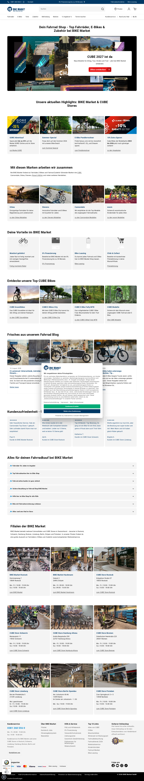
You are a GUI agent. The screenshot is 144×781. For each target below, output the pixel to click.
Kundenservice (110, 17)
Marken (55, 17)
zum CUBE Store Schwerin (19, 650)
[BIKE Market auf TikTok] (126, 766)
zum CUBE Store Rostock (105, 592)
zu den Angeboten (114, 150)
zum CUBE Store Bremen (105, 650)
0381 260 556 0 (16, 728)
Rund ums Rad (124, 17)
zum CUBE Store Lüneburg (19, 711)
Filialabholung (112, 266)
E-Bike (20, 17)
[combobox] (72, 9)
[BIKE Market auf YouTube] (117, 766)
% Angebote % (67, 17)
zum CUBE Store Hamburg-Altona (65, 650)
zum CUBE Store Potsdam (106, 709)
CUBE (79, 173)
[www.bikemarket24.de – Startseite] (16, 9)
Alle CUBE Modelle (114, 320)
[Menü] (10, 760)
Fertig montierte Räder (18, 266)
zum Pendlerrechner (82, 150)
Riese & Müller (37, 175)
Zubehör (35, 17)
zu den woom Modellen (116, 217)
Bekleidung (46, 17)
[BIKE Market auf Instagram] (121, 766)
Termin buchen (80, 17)
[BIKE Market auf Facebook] (113, 766)
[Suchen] (102, 9)
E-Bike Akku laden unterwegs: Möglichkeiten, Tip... (109, 372)
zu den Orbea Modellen (18, 217)
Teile (27, 17)
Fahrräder (10, 17)
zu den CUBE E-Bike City (51, 317)
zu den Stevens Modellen (51, 217)
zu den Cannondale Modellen (85, 217)
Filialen (119, 9)
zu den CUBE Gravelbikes (19, 317)
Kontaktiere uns (14, 753)
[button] (72, 466)
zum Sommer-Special (50, 148)
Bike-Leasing (79, 264)
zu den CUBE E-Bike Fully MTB (86, 320)
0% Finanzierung (48, 264)
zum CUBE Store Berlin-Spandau (65, 709)
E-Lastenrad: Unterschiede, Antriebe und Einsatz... (27, 372)
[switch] (7, 772)
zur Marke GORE (16, 150)
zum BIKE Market (16, 592)
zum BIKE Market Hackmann (63, 592)
